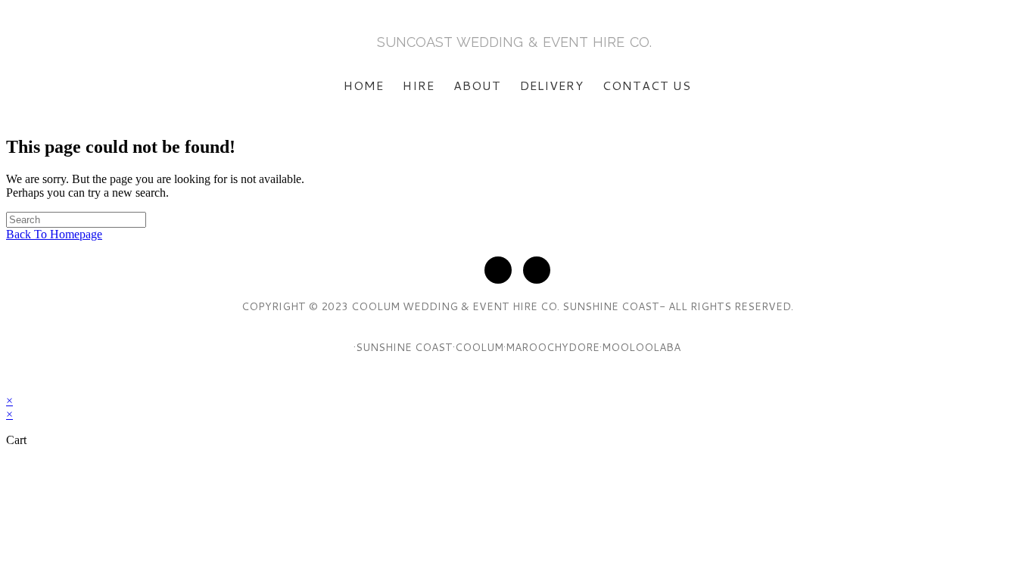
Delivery (552, 85)
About (477, 85)
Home (364, 85)
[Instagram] (536, 270)
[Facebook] (498, 270)
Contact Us (647, 85)
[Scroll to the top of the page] (10, 387)
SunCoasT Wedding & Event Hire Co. (514, 42)
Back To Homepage (54, 234)
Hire (418, 85)
